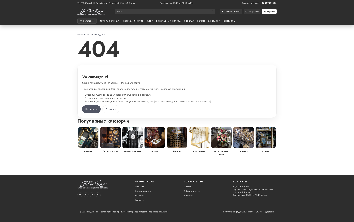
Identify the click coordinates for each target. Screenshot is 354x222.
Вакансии (139, 195)
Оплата (187, 186)
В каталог (111, 109)
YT (98, 195)
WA (80, 195)
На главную (91, 109)
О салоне (139, 186)
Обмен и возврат (192, 191)
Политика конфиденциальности (238, 212)
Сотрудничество (133, 21)
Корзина (271, 11)
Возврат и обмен (194, 21)
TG (86, 195)
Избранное (254, 11)
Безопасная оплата (168, 21)
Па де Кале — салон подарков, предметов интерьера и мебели (117, 212)
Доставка (214, 21)
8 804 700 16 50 (269, 3)
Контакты (229, 21)
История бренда (109, 21)
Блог (150, 21)
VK (92, 195)
